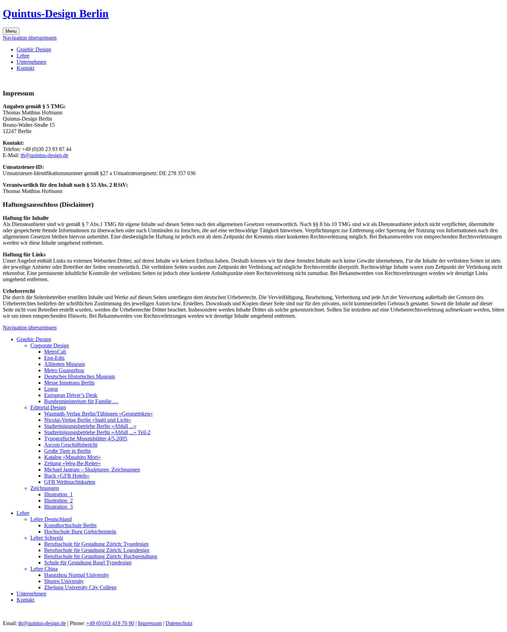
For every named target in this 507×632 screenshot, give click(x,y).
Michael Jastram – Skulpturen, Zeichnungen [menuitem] (92, 469)
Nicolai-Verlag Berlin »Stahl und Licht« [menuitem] (87, 420)
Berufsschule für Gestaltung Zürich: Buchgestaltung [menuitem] (100, 556)
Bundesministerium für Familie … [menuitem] (81, 401)
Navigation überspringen (30, 38)
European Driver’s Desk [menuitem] (70, 395)
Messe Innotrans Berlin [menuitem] (69, 383)
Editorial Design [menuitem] (48, 407)
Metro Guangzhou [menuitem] (64, 370)
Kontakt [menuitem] (25, 68)
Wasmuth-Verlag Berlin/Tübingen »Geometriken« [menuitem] (98, 414)
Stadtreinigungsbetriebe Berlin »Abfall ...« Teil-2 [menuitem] (97, 432)
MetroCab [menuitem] (55, 352)
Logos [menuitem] (51, 389)
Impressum (150, 623)
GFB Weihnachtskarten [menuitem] (69, 482)
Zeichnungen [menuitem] (44, 488)
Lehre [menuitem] (23, 56)
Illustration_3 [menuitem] (58, 507)
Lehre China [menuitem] (44, 569)
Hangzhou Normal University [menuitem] (76, 575)
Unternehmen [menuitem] (31, 62)
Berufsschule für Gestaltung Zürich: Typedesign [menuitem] (96, 544)
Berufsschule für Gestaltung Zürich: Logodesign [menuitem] (96, 550)
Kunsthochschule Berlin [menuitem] (70, 525)
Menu (11, 31)
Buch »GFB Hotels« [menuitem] (66, 476)
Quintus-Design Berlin (56, 13)
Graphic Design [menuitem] (34, 49)
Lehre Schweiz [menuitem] (46, 538)
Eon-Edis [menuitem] (54, 358)
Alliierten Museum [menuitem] (64, 364)
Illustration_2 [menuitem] (58, 500)
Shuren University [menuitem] (64, 581)
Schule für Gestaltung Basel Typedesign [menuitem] (87, 562)
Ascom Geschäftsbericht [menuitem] (70, 445)
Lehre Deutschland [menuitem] (51, 519)
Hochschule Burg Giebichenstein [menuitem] (80, 531)
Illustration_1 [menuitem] (58, 494)
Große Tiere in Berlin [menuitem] (67, 451)
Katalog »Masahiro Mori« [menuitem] (72, 457)
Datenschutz (179, 623)
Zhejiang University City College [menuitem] (80, 587)
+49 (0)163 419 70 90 (110, 623)
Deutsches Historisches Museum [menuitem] (79, 376)
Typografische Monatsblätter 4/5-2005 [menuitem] (85, 438)
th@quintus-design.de (44, 155)
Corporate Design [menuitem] (49, 345)
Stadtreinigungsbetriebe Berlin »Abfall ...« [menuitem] (90, 426)
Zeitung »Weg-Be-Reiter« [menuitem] (72, 463)
